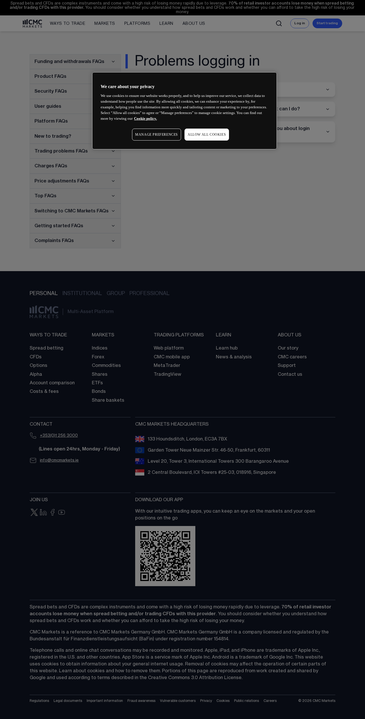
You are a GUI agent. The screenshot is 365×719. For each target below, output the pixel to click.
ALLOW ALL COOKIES (207, 135)
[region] (184, 111)
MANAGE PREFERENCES (156, 135)
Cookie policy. (145, 118)
